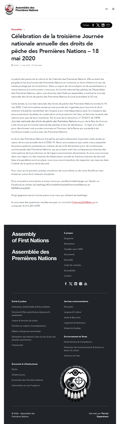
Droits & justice (19, 301)
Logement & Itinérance (74, 322)
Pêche (14, 369)
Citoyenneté (17, 345)
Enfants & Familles (72, 328)
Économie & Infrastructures (25, 364)
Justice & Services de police (25, 320)
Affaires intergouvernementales (26, 331)
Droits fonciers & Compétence (78, 342)
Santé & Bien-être (72, 317)
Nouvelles (16, 29)
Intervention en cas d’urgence (26, 385)
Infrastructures (18, 374)
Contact (67, 275)
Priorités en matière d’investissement (29, 326)
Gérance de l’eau (72, 355)
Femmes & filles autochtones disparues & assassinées (31, 314)
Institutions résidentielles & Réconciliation (31, 306)
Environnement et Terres (75, 336)
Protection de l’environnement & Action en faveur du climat (84, 349)
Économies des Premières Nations (27, 380)
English (107, 9)
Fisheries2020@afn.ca (83, 202)
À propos (68, 233)
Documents (69, 254)
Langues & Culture (72, 312)
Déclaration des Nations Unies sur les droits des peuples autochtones (34, 338)
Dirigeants (68, 238)
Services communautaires (76, 301)
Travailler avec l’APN (73, 249)
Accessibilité (69, 270)
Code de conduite (72, 265)
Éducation (68, 306)
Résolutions (69, 243)
